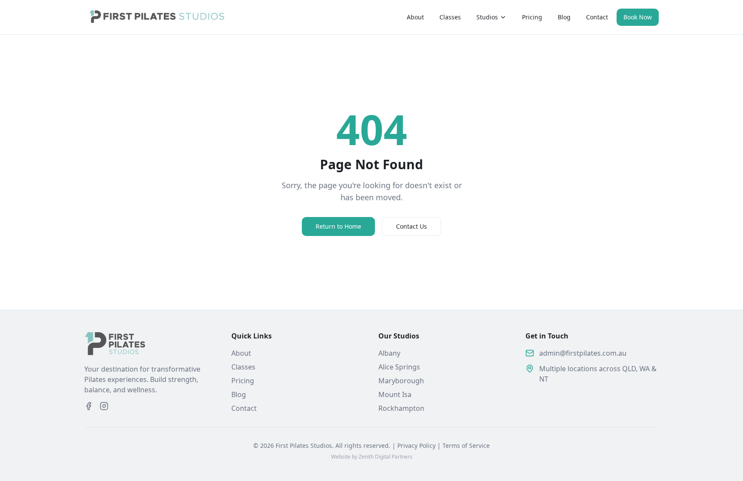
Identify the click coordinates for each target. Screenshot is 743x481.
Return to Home (338, 226)
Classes (450, 17)
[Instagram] (104, 406)
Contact (597, 17)
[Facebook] (88, 406)
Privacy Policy (416, 445)
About (415, 17)
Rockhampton (401, 408)
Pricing (532, 17)
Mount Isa (394, 394)
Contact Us (411, 226)
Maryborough (401, 380)
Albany (389, 353)
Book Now (637, 17)
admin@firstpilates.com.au (582, 353)
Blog (564, 17)
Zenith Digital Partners (385, 456)
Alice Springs (399, 367)
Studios (487, 17)
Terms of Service (466, 445)
